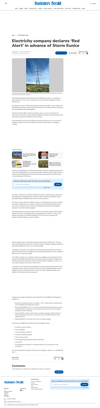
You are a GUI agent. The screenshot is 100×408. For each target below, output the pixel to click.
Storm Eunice (26, 100)
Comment (59, 372)
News (13, 35)
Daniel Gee (16, 52)
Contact (33, 383)
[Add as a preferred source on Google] (72, 53)
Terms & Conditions (36, 381)
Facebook (29, 319)
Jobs (32, 386)
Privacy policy (34, 384)
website (27, 313)
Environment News (23, 35)
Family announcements (37, 389)
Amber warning (44, 113)
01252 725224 (12, 399)
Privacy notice (47, 187)
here (52, 350)
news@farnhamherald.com (14, 401)
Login (93, 3)
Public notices (34, 387)
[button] (6, 3)
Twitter (37, 319)
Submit (58, 184)
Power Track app (33, 307)
